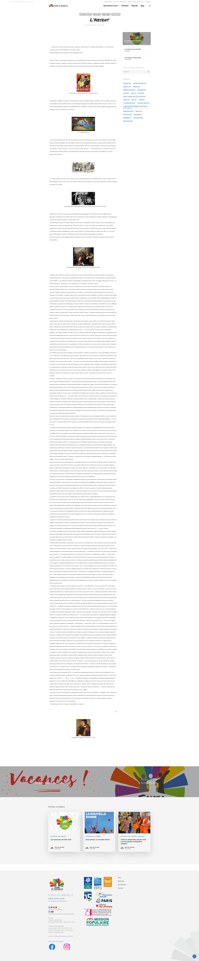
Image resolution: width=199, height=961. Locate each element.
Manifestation (128, 111)
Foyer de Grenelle (91, 25)
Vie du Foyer (116, 14)
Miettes (139, 111)
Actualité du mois (85, 14)
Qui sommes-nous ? (110, 6)
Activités (124, 6)
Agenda (135, 6)
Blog (142, 6)
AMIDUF (136, 86)
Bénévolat (108, 1)
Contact (148, 1)
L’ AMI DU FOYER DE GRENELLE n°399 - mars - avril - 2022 (135, 107)
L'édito (141, 99)
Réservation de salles (135, 1)
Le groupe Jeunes (129, 103)
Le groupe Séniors (143, 103)
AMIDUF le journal (129, 90)
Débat (126, 99)
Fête (134, 99)
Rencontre (127, 114)
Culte (126, 93)
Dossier (141, 93)
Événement (127, 121)
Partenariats (122, 884)
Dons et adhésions (119, 1)
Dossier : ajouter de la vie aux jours (134, 96)
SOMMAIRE (127, 118)
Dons (133, 93)
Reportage (106, 14)
